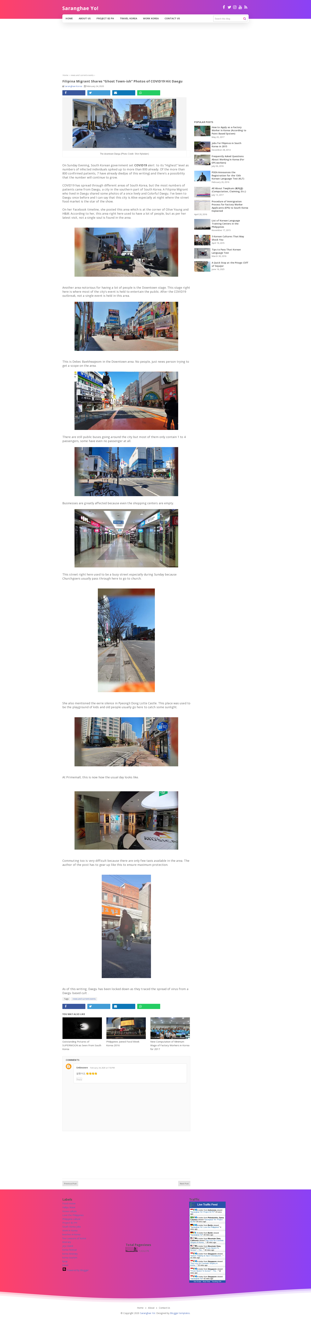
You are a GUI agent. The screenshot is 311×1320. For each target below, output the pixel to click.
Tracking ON (216, 1281)
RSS (246, 8)
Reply (79, 1079)
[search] (244, 19)
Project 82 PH (105, 18)
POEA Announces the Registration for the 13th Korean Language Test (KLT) (228, 175)
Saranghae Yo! (196, 1235)
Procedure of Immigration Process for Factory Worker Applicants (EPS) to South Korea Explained (230, 206)
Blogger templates (180, 1313)
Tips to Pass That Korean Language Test (226, 251)
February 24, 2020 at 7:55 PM (102, 1067)
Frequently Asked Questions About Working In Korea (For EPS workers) (228, 159)
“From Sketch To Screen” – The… (204, 1271)
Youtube (240, 8)
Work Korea (151, 18)
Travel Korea (128, 18)
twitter (229, 8)
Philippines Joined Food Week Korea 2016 (122, 1043)
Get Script (197, 1281)
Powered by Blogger (77, 1270)
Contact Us (172, 18)
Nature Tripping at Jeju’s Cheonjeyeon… (207, 1256)
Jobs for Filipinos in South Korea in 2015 (226, 145)
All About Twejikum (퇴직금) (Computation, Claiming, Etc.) (229, 190)
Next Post (184, 1183)
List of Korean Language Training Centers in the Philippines (226, 223)
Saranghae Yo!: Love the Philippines (205, 1227)
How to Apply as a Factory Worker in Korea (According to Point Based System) (229, 130)
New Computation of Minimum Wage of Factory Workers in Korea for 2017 (169, 1045)
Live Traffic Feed (207, 1204)
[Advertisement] (97, 51)
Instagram (235, 8)
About (151, 1308)
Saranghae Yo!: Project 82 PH (202, 1212)
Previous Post (70, 1183)
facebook (224, 8)
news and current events (84, 998)
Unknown (82, 1067)
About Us (85, 18)
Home (69, 18)
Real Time (206, 1281)
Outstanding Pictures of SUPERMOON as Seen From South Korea (81, 1045)
